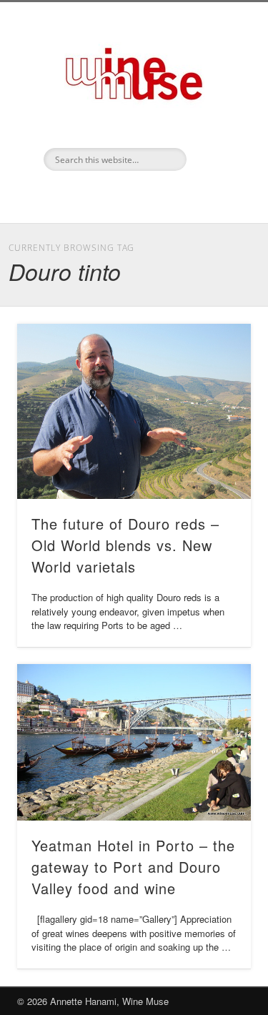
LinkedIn (132, 195)
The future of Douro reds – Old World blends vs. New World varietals (125, 545)
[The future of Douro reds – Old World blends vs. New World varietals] (134, 411)
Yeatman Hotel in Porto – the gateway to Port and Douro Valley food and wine (133, 866)
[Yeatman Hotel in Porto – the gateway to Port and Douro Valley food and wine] (134, 742)
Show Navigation (216, 128)
